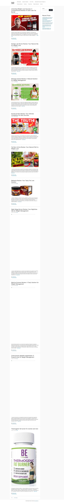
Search (43, 8)
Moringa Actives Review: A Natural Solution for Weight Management (24, 79)
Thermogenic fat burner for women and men (24, 429)
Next (16, 497)
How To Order (31, 1)
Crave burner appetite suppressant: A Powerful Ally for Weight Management (22, 356)
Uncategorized (14, 276)
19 (14, 497)
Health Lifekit (12, 3)
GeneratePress (36, 500)
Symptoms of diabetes (25, 1)
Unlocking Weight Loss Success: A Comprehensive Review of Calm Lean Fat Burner (23, 10)
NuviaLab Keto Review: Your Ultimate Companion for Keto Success (22, 114)
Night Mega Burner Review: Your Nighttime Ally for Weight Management (24, 210)
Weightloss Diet (14, 141)
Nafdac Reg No (19, 1)
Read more (18, 71)
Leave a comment (14, 142)
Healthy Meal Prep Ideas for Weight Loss (40, 1)
